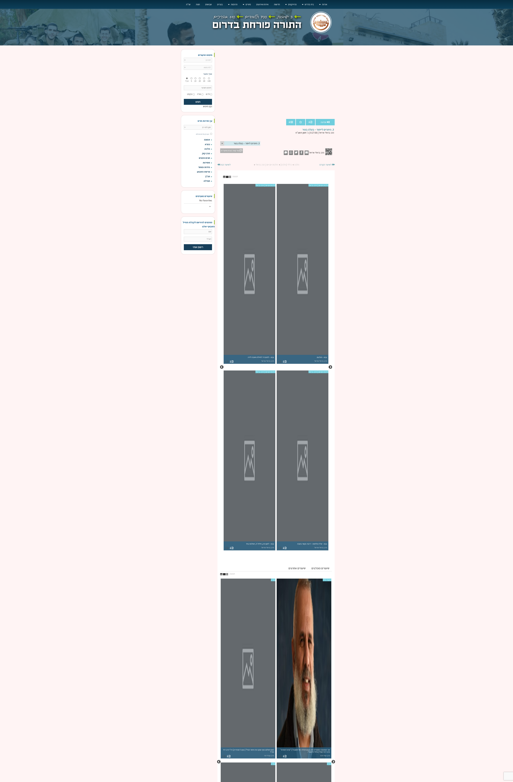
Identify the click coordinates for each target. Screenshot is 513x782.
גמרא (273, 579)
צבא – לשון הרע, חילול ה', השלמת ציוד (260, 545)
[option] (276, 367)
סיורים (248, 4)
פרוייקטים (292, 4)
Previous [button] (330, 367)
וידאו (208, 94)
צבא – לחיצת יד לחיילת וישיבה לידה (261, 359)
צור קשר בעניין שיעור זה (230, 150)
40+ (209, 81)
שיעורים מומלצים (320, 568)
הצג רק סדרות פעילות (202, 134)
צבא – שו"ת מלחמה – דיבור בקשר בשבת (312, 545)
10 (195, 81)
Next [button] (222, 367)
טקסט (189, 94)
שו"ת (188, 4)
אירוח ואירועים (262, 4)
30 (204, 81)
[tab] (320, 568)
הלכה (296, 164)
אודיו (199, 94)
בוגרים (220, 4)
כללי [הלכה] (286, 164)
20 (200, 81)
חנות (198, 4)
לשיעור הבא (225, 164)
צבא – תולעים (320, 359)
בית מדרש (309, 4)
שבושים (208, 4)
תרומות (234, 4)
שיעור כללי (327, 579)
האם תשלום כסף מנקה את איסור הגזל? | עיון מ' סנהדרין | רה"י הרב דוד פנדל (248, 752)
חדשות (277, 4)
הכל (187, 81)
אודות (324, 4)
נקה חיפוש (207, 106)
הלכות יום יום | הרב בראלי (267, 164)
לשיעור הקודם (325, 164)
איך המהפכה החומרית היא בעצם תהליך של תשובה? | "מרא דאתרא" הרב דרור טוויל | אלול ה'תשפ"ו (305, 752)
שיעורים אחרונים (297, 568)
